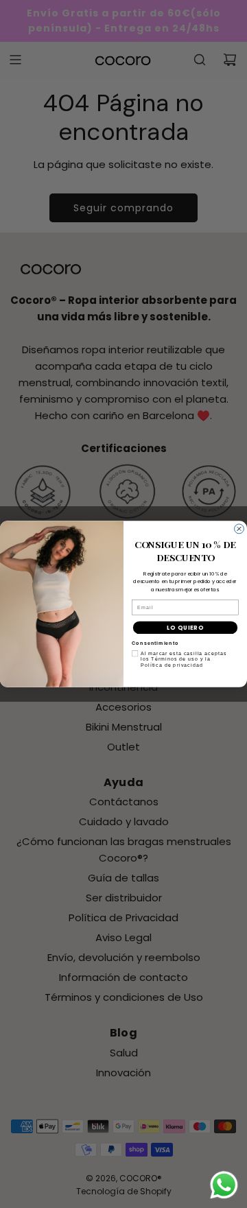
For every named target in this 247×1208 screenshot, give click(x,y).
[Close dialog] (239, 529)
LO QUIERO (185, 628)
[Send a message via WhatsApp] (224, 1185)
